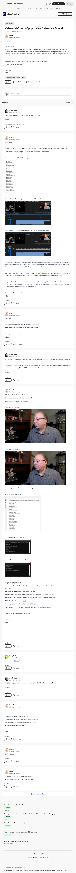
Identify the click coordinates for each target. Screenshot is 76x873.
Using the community (9, 870)
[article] (38, 119)
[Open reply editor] (38, 93)
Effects (23, 77)
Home (4, 8)
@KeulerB (16, 661)
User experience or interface (13, 77)
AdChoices (68, 870)
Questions (6, 810)
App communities (12, 8)
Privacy (26, 870)
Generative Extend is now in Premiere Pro (16, 841)
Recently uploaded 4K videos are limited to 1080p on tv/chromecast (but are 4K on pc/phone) (31, 814)
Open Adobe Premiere (65, 14)
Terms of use (19, 870)
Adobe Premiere (22, 8)
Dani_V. (11, 656)
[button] (3, 4)
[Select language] (49, 3)
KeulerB (11, 35)
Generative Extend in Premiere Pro (14, 805)
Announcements (8, 843)
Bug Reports (31, 8)
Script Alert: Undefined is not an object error (17, 823)
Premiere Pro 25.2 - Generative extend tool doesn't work (20, 832)
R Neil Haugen (13, 110)
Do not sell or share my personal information (51, 870)
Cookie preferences (34, 870)
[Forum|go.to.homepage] (14, 3)
